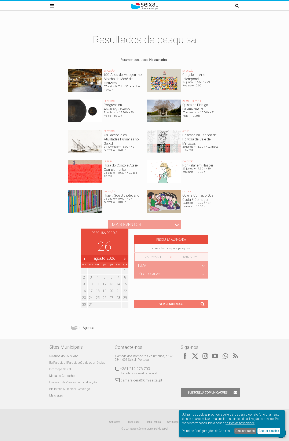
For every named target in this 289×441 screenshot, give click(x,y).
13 (111, 284)
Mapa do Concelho (62, 375)
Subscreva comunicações (207, 392)
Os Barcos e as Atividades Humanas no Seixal (105, 142)
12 (104, 284)
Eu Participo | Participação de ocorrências (77, 362)
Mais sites (56, 395)
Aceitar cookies (269, 431)
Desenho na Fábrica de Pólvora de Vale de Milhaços (184, 142)
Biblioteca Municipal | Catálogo (69, 389)
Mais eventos (126, 224)
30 (84, 304)
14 (118, 284)
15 (125, 284)
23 (84, 298)
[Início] (144, 8)
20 (111, 291)
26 (104, 298)
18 (98, 291)
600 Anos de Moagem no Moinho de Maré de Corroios (105, 81)
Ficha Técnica (153, 421)
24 (91, 298)
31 (91, 304)
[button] (171, 265)
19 (104, 291)
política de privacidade (240, 423)
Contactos (114, 421)
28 (118, 298)
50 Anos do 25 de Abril (64, 356)
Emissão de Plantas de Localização (73, 382)
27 (111, 298)
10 (91, 284)
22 (125, 291)
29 (125, 298)
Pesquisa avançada (171, 239)
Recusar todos (245, 431)
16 (84, 291)
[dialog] (232, 423)
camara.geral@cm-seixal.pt (141, 380)
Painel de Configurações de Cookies (206, 431)
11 (98, 284)
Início (74, 328)
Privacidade (133, 421)
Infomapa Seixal (60, 369)
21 (118, 291)
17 (91, 291)
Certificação (173, 421)
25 (98, 298)
